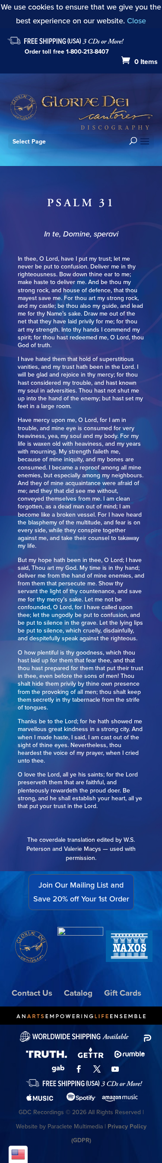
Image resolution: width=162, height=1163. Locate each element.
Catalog (78, 993)
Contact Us (32, 993)
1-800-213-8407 (87, 51)
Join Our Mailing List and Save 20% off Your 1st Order (81, 891)
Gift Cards (122, 993)
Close (136, 20)
